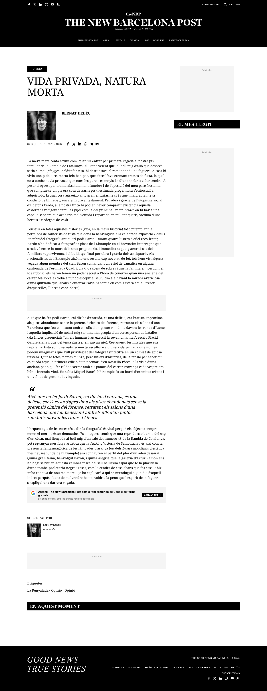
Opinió (37, 68)
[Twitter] (74, 144)
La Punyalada (37, 590)
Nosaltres (134, 667)
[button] (225, 4)
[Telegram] (92, 144)
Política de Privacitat (202, 667)
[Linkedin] (80, 144)
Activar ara (151, 495)
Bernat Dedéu (76, 113)
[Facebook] (68, 144)
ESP (238, 4)
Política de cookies (157, 667)
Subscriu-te (210, 4)
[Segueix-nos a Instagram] (46, 4)
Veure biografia (49, 529)
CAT (231, 4)
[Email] (97, 144)
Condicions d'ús (230, 667)
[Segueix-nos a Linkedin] (41, 4)
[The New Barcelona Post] (56, 665)
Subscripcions (231, 673)
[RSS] (58, 4)
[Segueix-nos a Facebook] (29, 4)
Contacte (118, 667)
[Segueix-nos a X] (35, 4)
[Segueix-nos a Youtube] (52, 4)
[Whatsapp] (86, 144)
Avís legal (179, 667)
